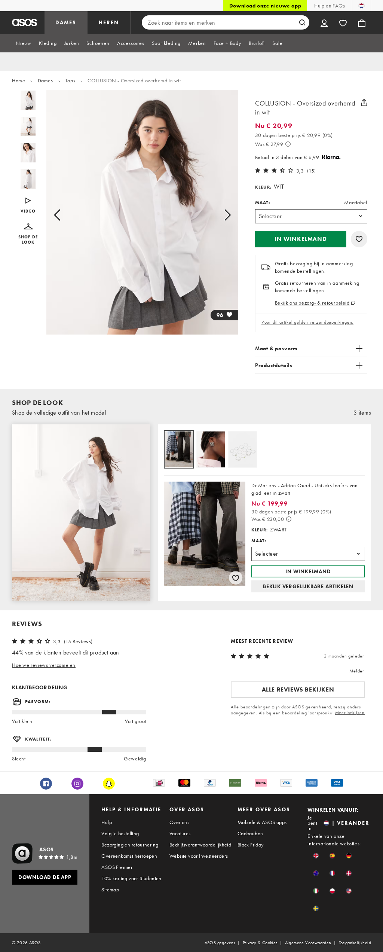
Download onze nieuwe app (265, 5)
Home (18, 80)
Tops (70, 80)
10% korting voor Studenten (131, 878)
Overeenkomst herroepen (129, 855)
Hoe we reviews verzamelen (44, 665)
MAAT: (262, 202)
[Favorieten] (343, 22)
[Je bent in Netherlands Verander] (361, 5)
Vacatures (180, 833)
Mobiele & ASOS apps (262, 822)
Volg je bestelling (120, 833)
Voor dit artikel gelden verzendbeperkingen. (307, 322)
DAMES (65, 22)
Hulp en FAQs (329, 5)
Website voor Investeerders (198, 855)
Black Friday (251, 844)
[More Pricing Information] (288, 144)
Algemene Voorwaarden (308, 943)
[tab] (23, 43)
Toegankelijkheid (355, 943)
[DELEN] (364, 102)
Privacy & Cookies (260, 943)
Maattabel (355, 202)
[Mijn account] (324, 22)
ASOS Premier (116, 867)
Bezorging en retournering (129, 844)
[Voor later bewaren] (359, 239)
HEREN (109, 22)
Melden (357, 671)
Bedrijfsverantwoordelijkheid (200, 844)
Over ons (179, 822)
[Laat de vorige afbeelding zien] (65, 215)
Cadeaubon (250, 833)
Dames (45, 80)
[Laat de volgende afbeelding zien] (219, 215)
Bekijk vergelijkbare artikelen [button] (308, 586)
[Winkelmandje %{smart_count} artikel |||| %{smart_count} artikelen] (361, 22)
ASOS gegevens (220, 943)
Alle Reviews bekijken (298, 689)
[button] (28, 234)
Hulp (106, 822)
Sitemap (110, 889)
